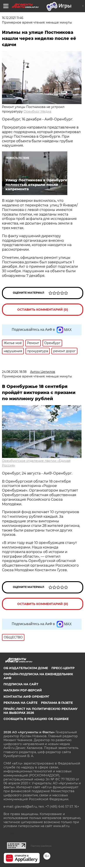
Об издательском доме (25, 668)
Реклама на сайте (20, 703)
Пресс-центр (63, 668)
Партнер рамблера (41, 846)
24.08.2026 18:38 (14, 372)
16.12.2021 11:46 (12, 18)
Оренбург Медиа (37, 111)
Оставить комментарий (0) (42, 310)
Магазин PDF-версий (22, 690)
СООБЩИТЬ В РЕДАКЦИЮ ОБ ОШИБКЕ (36, 719)
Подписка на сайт (20, 684)
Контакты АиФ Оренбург (26, 697)
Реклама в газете (57, 703)
